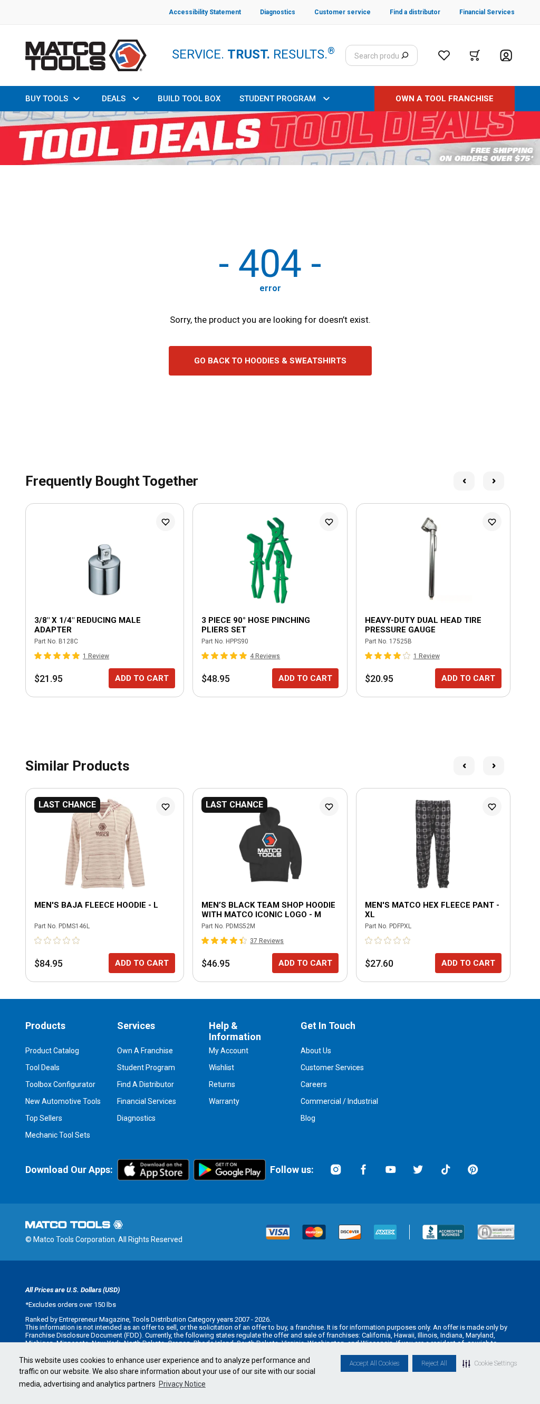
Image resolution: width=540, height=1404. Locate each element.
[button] (489, 1363)
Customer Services (332, 1067)
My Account (228, 1050)
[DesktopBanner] (270, 138)
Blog (308, 1118)
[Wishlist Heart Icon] (165, 521)
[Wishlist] (444, 55)
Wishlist (221, 1067)
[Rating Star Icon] (38, 655)
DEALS (114, 98)
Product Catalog (52, 1050)
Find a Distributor (145, 1084)
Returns (222, 1084)
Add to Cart (142, 678)
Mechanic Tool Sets (57, 1135)
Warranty (224, 1101)
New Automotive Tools (63, 1101)
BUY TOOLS (46, 98)
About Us (316, 1050)
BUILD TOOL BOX (189, 98)
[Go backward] (464, 481)
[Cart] (474, 55)
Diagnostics (136, 1118)
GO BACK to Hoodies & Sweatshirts (270, 361)
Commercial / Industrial (339, 1101)
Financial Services (146, 1101)
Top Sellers (43, 1118)
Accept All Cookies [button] (374, 1363)
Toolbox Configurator (60, 1084)
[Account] (506, 55)
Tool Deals (42, 1067)
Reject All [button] (434, 1363)
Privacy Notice (182, 1384)
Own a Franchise (145, 1050)
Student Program (146, 1067)
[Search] (404, 55)
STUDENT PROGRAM (277, 98)
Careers (314, 1084)
